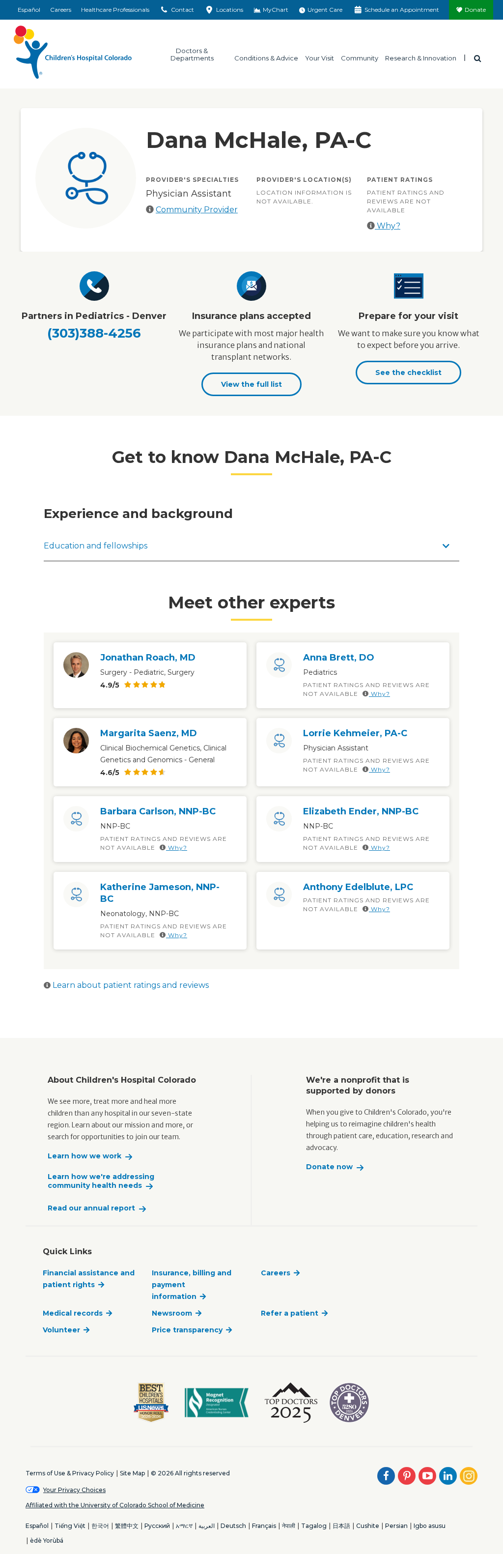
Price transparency (187, 1329)
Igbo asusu (430, 1525)
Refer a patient (289, 1313)
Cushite (367, 1525)
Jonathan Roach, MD (148, 657)
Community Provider (197, 209)
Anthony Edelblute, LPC (358, 887)
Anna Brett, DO (338, 657)
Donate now (329, 1167)
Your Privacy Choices (74, 1490)
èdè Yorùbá (46, 1540)
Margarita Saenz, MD (148, 733)
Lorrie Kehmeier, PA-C (355, 733)
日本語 (341, 1525)
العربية (206, 1525)
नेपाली (288, 1525)
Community (359, 57)
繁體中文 (127, 1525)
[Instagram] (468, 1476)
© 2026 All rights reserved (190, 1473)
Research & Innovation (420, 57)
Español (29, 9)
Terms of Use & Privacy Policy (70, 1473)
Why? (387, 225)
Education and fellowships (95, 545)
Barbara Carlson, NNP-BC (158, 811)
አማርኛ (184, 1525)
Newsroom (172, 1313)
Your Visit (319, 57)
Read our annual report (91, 1208)
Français (264, 1525)
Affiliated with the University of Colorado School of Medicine (115, 1505)
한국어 (100, 1525)
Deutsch (233, 1525)
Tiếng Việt (70, 1525)
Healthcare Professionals (115, 9)
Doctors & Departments (192, 54)
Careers (60, 9)
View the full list (251, 384)
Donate (475, 9)
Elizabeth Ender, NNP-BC (361, 811)
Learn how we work (84, 1156)
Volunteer (61, 1329)
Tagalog (314, 1525)
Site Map (132, 1473)
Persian (396, 1525)
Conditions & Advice (266, 57)
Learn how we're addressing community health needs (101, 1181)
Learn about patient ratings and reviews (130, 985)
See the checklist (408, 372)
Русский (157, 1525)
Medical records (73, 1313)
